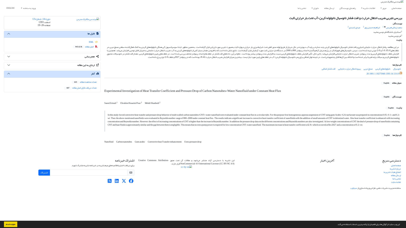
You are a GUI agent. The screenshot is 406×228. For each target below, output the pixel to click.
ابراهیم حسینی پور (372, 27)
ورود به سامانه (29, 8)
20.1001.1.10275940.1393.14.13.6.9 (383, 74)
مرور (384, 8)
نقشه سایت (396, 182)
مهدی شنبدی (354, 27)
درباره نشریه (395, 169)
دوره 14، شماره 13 (41, 19)
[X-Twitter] (124, 182)
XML (91, 42)
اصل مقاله (84, 46)
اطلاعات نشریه (369, 8)
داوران (316, 8)
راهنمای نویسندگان (347, 8)
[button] (336, 224)
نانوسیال (397, 69)
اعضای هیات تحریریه (392, 172)
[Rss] (109, 182)
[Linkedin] (116, 182)
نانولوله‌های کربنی (382, 69)
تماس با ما (302, 8)
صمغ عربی (368, 69)
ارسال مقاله (329, 8)
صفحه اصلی (396, 8)
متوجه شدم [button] (10, 224)
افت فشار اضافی (328, 69)
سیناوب (353, 188)
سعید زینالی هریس (394, 27)
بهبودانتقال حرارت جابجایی (349, 69)
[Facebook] (131, 182)
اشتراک (44, 172)
